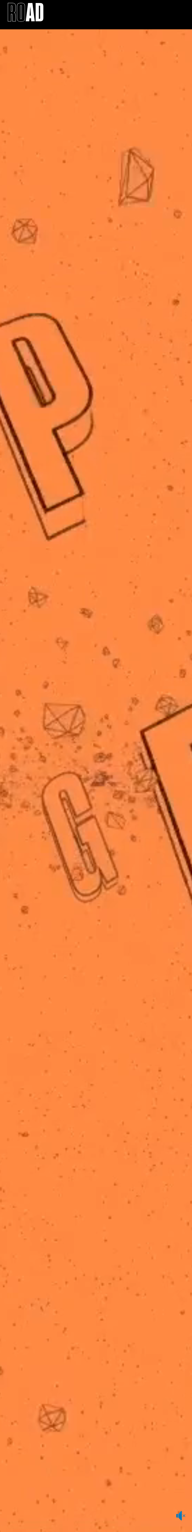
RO (25, 14)
